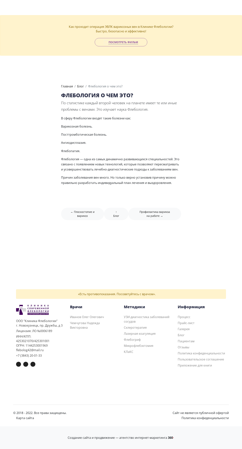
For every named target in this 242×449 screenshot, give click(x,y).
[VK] (18, 364)
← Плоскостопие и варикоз (83, 214)
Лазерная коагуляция (140, 333)
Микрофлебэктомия (138, 346)
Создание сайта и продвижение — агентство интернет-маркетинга (121, 438)
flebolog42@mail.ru (30, 350)
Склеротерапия (135, 327)
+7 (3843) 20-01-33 (29, 355)
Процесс (184, 317)
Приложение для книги (195, 365)
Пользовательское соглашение (201, 359)
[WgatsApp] (32, 364)
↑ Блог (116, 214)
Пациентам (186, 341)
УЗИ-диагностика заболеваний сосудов (146, 319)
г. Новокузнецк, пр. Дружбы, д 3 (39, 325)
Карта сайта (25, 418)
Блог (80, 86)
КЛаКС (128, 352)
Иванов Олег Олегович (87, 317)
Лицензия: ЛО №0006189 (34, 331)
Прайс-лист (186, 323)
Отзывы (183, 347)
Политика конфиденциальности (201, 353)
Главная (67, 86)
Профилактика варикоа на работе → (155, 214)
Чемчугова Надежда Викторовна (85, 325)
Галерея (184, 329)
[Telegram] (25, 364)
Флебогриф (132, 340)
